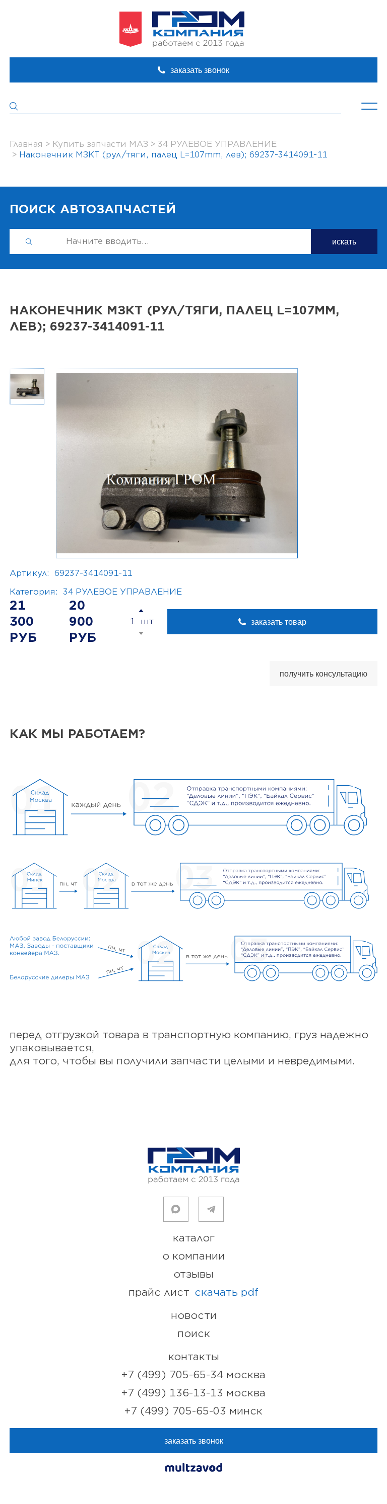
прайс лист (193, 1292)
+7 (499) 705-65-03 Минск (193, 1411)
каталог (194, 1238)
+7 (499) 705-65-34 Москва (193, 1375)
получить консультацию (323, 674)
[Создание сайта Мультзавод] (193, 1469)
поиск (193, 1333)
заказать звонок (199, 70)
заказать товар (278, 622)
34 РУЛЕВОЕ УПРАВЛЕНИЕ (122, 592)
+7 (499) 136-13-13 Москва (193, 1393)
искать (344, 241)
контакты (193, 1357)
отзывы (193, 1274)
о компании (193, 1256)
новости (194, 1315)
